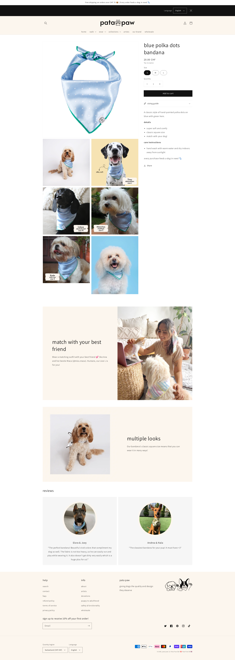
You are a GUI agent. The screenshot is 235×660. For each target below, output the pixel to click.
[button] (46, 23)
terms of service (50, 605)
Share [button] (149, 165)
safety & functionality (90, 605)
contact (46, 591)
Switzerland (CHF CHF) (53, 650)
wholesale (85, 610)
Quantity (147, 79)
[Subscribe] (89, 626)
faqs (44, 596)
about (83, 586)
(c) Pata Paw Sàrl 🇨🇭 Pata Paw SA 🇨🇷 (180, 652)
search (46, 586)
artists (84, 591)
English (178, 10)
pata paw (165, 652)
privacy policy (49, 610)
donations (85, 596)
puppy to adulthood (90, 601)
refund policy (48, 601)
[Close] (191, 11)
